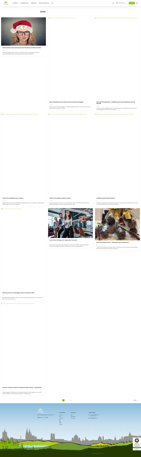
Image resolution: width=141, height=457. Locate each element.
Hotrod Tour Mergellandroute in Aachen (12, 198)
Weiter (136, 400)
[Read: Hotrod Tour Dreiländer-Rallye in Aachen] (70, 154)
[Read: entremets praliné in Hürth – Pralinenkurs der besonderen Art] (117, 224)
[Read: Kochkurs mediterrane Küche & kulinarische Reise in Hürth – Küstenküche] (23, 344)
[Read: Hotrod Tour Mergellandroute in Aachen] (23, 154)
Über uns (61, 415)
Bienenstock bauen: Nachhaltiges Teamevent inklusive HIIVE (18, 292)
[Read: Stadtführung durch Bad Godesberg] (117, 154)
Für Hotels (61, 418)
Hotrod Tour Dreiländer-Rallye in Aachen (60, 198)
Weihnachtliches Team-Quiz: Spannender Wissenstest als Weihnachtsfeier (21, 47)
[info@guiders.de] (89, 418)
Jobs (60, 419)
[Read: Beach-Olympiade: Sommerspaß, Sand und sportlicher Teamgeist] (70, 58)
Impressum (73, 418)
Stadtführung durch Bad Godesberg (105, 198)
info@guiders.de (93, 418)
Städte (60, 422)
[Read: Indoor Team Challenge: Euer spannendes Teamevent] (70, 223)
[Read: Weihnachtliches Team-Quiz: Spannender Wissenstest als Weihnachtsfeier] (23, 31)
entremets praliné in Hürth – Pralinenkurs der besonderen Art (112, 242)
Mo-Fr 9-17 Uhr (121, 2)
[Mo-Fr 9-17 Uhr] (117, 3)
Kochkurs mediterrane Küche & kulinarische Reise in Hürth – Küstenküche (21, 387)
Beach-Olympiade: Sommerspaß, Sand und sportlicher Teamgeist (66, 102)
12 (70, 400)
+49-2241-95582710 (122, 3)
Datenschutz (73, 416)
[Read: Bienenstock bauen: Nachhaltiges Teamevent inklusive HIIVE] (23, 249)
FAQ (60, 416)
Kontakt (60, 424)
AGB (71, 415)
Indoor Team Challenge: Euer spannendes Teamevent (63, 240)
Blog (60, 421)
